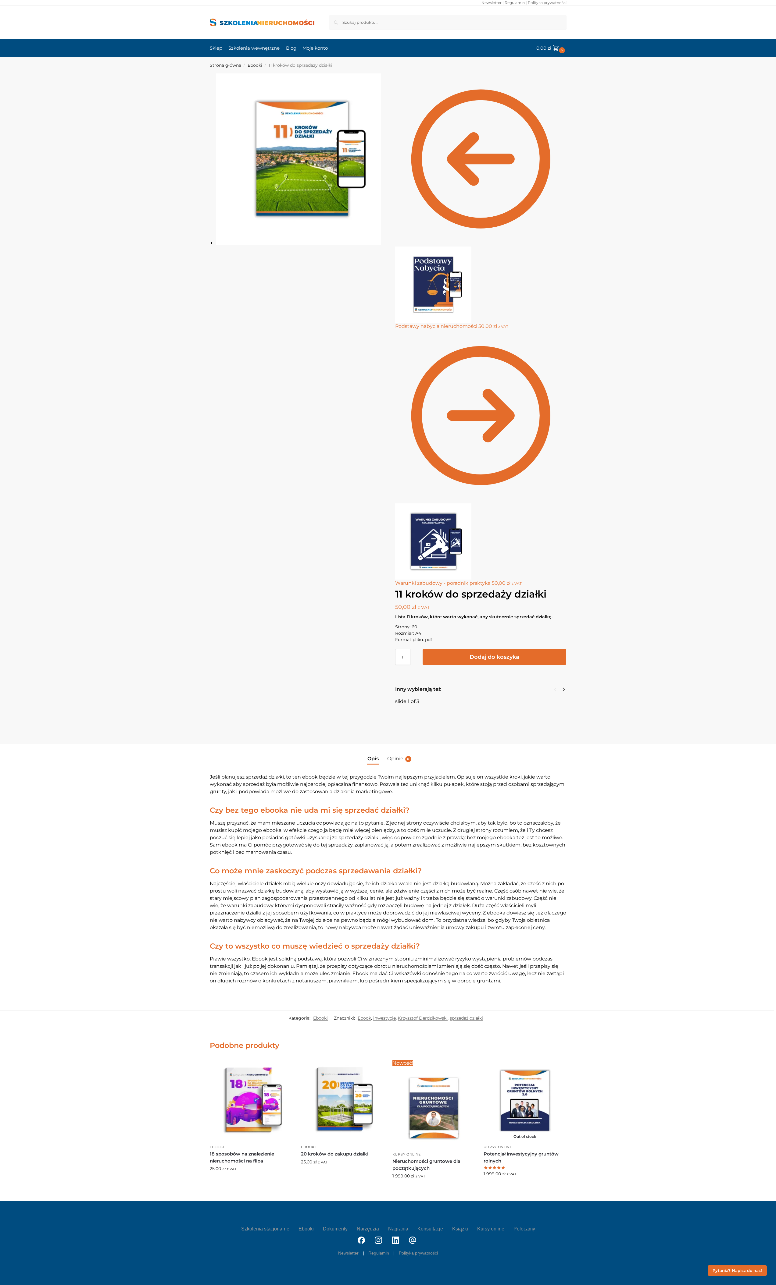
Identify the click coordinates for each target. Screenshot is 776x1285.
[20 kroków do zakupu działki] (342, 1101)
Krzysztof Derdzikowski (423, 1018)
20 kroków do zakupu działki (334, 1154)
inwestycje (384, 1018)
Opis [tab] (373, 758)
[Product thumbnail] (413, 719)
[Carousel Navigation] (557, 689)
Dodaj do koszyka (494, 657)
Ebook (364, 1018)
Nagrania (398, 1228)
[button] (551, 48)
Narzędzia (368, 1228)
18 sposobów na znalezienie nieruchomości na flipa (487, 711)
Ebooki (255, 65)
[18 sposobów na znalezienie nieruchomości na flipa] (251, 1101)
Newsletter (491, 2)
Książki (460, 1228)
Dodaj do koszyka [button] (250, 1181)
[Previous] (555, 689)
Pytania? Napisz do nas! (737, 1270)
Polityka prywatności (547, 2)
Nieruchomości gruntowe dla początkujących (426, 1164)
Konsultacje (430, 1228)
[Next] (563, 689)
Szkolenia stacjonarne (265, 1228)
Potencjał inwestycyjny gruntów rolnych (521, 1157)
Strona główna (225, 65)
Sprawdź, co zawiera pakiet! (525, 1187)
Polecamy (524, 1228)
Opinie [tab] (398, 758)
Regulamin (515, 2)
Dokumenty (335, 1228)
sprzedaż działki (466, 1018)
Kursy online (406, 1154)
